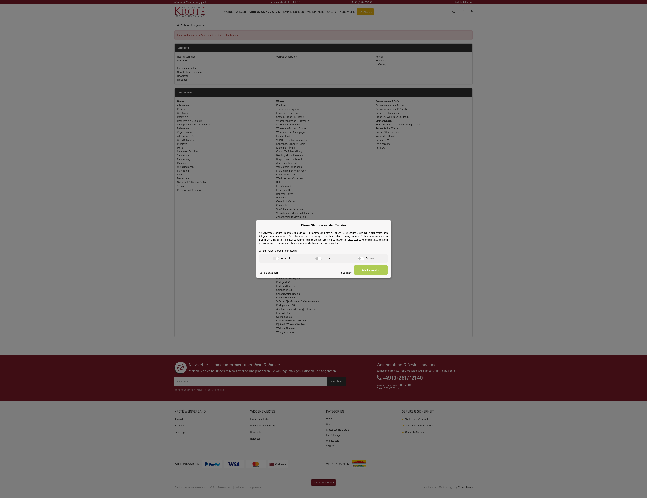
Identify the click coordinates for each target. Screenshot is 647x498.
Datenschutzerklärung (271, 251)
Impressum (290, 251)
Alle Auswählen (370, 270)
